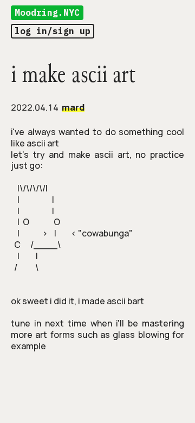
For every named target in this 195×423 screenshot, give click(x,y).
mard (73, 107)
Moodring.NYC (47, 12)
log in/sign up (52, 30)
